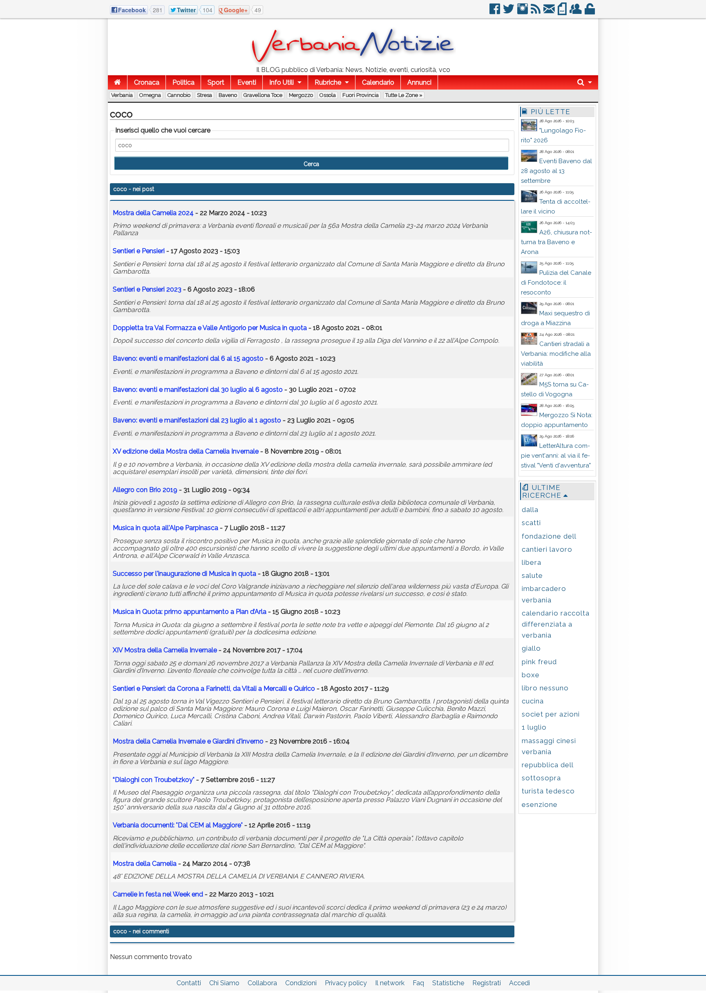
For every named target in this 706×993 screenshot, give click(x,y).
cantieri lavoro (547, 549)
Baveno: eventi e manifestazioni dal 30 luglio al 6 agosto (198, 389)
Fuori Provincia (360, 95)
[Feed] (536, 12)
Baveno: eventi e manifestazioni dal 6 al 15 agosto (188, 358)
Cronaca (146, 82)
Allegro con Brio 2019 (145, 490)
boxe (531, 675)
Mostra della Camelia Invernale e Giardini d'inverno (188, 741)
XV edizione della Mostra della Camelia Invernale (186, 451)
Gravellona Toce (263, 95)
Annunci (419, 82)
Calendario (378, 82)
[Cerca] (584, 82)
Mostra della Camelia (144, 863)
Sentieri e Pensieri (139, 251)
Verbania (122, 95)
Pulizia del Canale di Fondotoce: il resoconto (556, 282)
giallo (531, 648)
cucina (533, 701)
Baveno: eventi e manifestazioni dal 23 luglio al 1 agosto (197, 420)
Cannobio (179, 95)
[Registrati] (576, 12)
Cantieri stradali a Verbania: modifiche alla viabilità (556, 353)
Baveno (228, 95)
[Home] (117, 82)
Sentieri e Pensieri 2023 (147, 289)
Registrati (486, 983)
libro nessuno (545, 688)
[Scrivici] (549, 12)
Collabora (262, 983)
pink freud (539, 662)
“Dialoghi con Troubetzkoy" (153, 780)
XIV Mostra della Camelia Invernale (165, 650)
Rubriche (328, 82)
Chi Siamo (224, 983)
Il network (389, 983)
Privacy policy (346, 983)
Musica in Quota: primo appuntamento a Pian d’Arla (189, 612)
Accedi (519, 983)
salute (532, 575)
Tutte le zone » (403, 95)
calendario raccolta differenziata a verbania (556, 624)
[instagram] (523, 12)
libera (531, 562)
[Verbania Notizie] (353, 63)
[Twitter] (509, 12)
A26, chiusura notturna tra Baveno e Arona (556, 242)
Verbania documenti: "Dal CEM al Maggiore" (178, 825)
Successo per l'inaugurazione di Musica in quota (184, 573)
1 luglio (534, 727)
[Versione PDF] (563, 12)
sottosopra (541, 778)
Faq (418, 983)
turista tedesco (548, 791)
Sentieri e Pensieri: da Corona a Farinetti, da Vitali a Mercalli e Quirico (214, 688)
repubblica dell (548, 765)
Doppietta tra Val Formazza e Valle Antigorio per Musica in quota (210, 328)
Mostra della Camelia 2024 (153, 213)
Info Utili (281, 82)
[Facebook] (495, 12)
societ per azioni (551, 714)
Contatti (188, 983)
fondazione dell (549, 536)
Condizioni (301, 983)
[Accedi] (590, 12)
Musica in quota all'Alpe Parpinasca (165, 528)
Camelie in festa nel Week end (158, 894)
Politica (183, 82)
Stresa (204, 95)
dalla (530, 509)
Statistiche (448, 983)
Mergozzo (301, 95)
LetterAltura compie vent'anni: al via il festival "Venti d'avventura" (556, 455)
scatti (531, 523)
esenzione (540, 804)
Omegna (150, 95)
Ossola (327, 95)
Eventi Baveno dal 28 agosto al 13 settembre (556, 170)
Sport (216, 82)
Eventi (246, 82)
